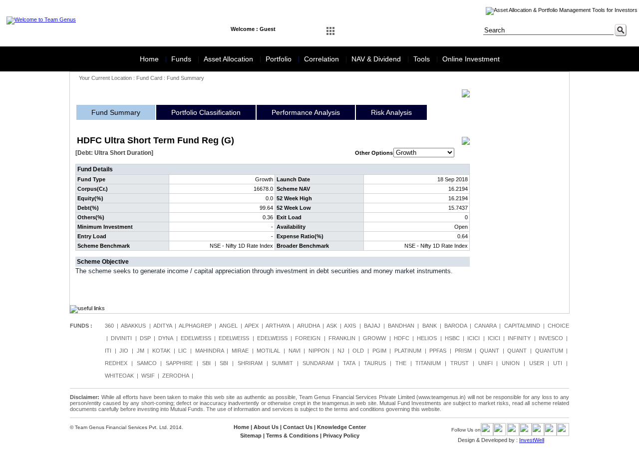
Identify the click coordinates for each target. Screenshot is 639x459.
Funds (182, 59)
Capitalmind (522, 326)
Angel (228, 326)
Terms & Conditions (292, 436)
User (536, 363)
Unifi (485, 363)
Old (358, 351)
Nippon (319, 351)
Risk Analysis (391, 112)
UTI (557, 363)
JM (140, 351)
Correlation (322, 59)
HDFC (401, 338)
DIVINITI (121, 338)
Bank (429, 326)
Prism (463, 351)
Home (150, 59)
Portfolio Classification (206, 112)
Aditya (162, 326)
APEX (252, 326)
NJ (340, 351)
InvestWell (531, 440)
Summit (282, 363)
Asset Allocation (229, 59)
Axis (350, 326)
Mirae (240, 351)
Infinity (519, 338)
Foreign (307, 338)
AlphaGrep (195, 326)
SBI (206, 363)
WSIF (148, 376)
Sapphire (179, 363)
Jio (123, 351)
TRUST (459, 363)
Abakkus (133, 326)
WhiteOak (119, 376)
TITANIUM (428, 363)
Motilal (268, 351)
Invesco (551, 338)
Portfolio (280, 59)
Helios (427, 338)
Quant (489, 351)
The (400, 363)
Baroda (455, 326)
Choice (558, 326)
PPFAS (437, 351)
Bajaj (372, 326)
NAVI (295, 351)
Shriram (250, 363)
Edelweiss (196, 338)
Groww (374, 338)
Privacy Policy (341, 436)
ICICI (473, 338)
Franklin (341, 338)
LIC (182, 351)
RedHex (116, 363)
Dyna (165, 338)
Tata (349, 363)
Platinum (407, 351)
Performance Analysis (306, 112)
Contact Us (298, 427)
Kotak (161, 351)
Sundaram (318, 363)
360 (109, 326)
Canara (485, 326)
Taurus (375, 363)
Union (511, 363)
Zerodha (175, 376)
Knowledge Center (341, 427)
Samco (147, 363)
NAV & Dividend (377, 59)
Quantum (549, 351)
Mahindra (209, 351)
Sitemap (251, 436)
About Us (266, 427)
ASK (331, 326)
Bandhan (401, 326)
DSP (145, 338)
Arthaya (278, 326)
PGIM (379, 351)
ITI (108, 351)
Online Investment (471, 59)
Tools (422, 59)
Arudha (308, 326)
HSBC (452, 338)
